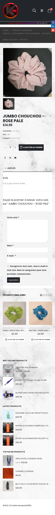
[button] (41, 295)
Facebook (5, 157)
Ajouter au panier (32, 147)
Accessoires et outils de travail (13, 328)
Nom (10, 245)
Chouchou (16, 138)
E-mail (11, 255)
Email (15, 157)
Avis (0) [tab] (11, 168)
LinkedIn (10, 157)
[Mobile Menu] (42, 10)
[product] (14, 313)
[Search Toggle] (34, 10)
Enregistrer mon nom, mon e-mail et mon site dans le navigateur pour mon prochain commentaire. (27, 270)
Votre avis (13, 217)
